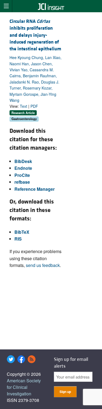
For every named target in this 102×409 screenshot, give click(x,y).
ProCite (22, 175)
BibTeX (21, 232)
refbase (22, 182)
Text (23, 106)
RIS (18, 239)
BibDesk (23, 161)
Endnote (23, 168)
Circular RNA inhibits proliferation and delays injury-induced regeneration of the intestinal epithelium (35, 35)
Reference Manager (34, 189)
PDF (34, 106)
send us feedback (43, 265)
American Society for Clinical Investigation (24, 387)
